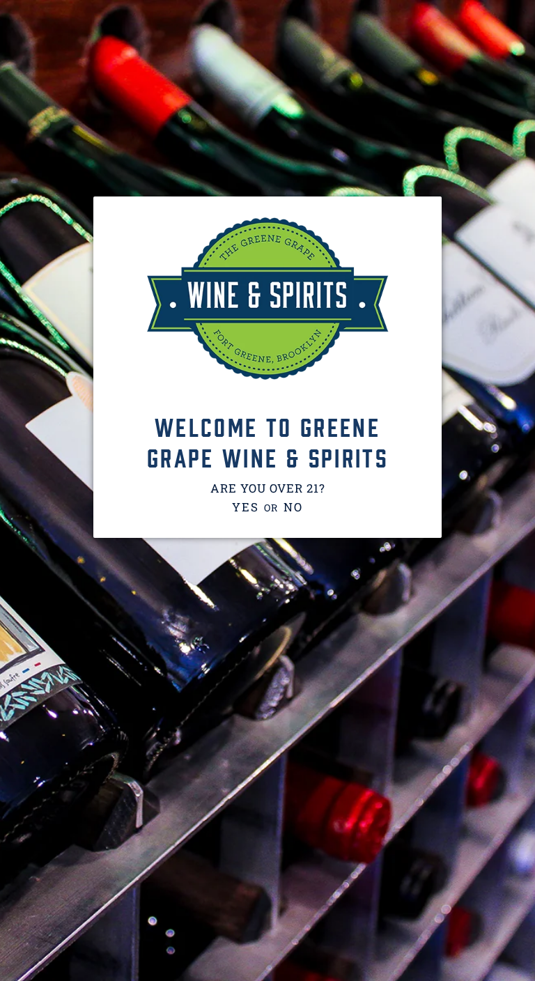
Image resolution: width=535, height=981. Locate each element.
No (293, 507)
